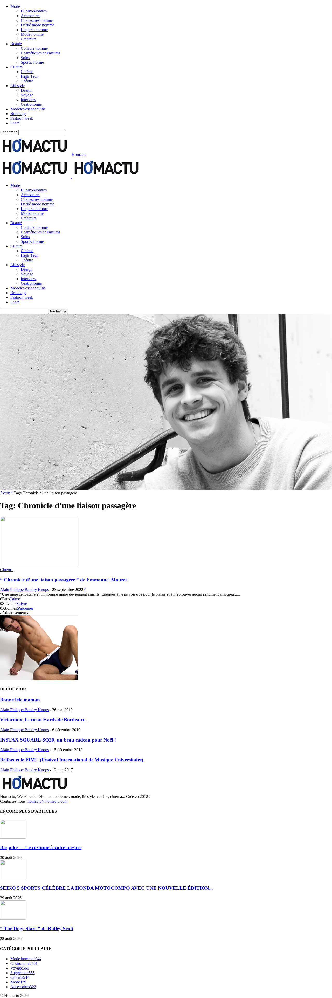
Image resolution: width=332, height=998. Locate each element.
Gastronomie (31, 104)
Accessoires (30, 15)
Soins (25, 57)
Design (26, 90)
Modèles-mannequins (27, 109)
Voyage (27, 95)
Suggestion (22, 973)
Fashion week (21, 118)
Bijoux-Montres (34, 11)
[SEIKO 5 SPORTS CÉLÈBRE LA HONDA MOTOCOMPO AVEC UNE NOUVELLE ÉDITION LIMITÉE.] (13, 878)
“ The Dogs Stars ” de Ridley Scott (36, 928)
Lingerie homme (34, 29)
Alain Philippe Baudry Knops (24, 589)
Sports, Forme (32, 62)
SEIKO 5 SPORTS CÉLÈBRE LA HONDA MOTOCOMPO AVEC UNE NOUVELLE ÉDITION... (106, 888)
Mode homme (32, 34)
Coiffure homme (34, 48)
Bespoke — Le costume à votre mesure (40, 847)
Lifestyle (17, 85)
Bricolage (18, 113)
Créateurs (28, 39)
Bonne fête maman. (20, 699)
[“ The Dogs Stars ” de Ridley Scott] (13, 918)
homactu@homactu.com (47, 801)
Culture (16, 67)
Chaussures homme (37, 20)
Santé (14, 123)
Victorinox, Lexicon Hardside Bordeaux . (43, 719)
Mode (15, 6)
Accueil (6, 493)
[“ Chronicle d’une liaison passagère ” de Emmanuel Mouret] (39, 565)
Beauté (16, 43)
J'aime (15, 599)
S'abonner (25, 608)
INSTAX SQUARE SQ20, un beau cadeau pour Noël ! (58, 740)
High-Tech (29, 76)
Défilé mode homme (37, 25)
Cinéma (27, 71)
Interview (28, 99)
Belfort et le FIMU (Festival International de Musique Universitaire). (72, 759)
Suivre (21, 603)
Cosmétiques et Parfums (40, 53)
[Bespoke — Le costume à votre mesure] (13, 837)
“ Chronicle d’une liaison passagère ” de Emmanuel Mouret (63, 579)
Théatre (27, 81)
